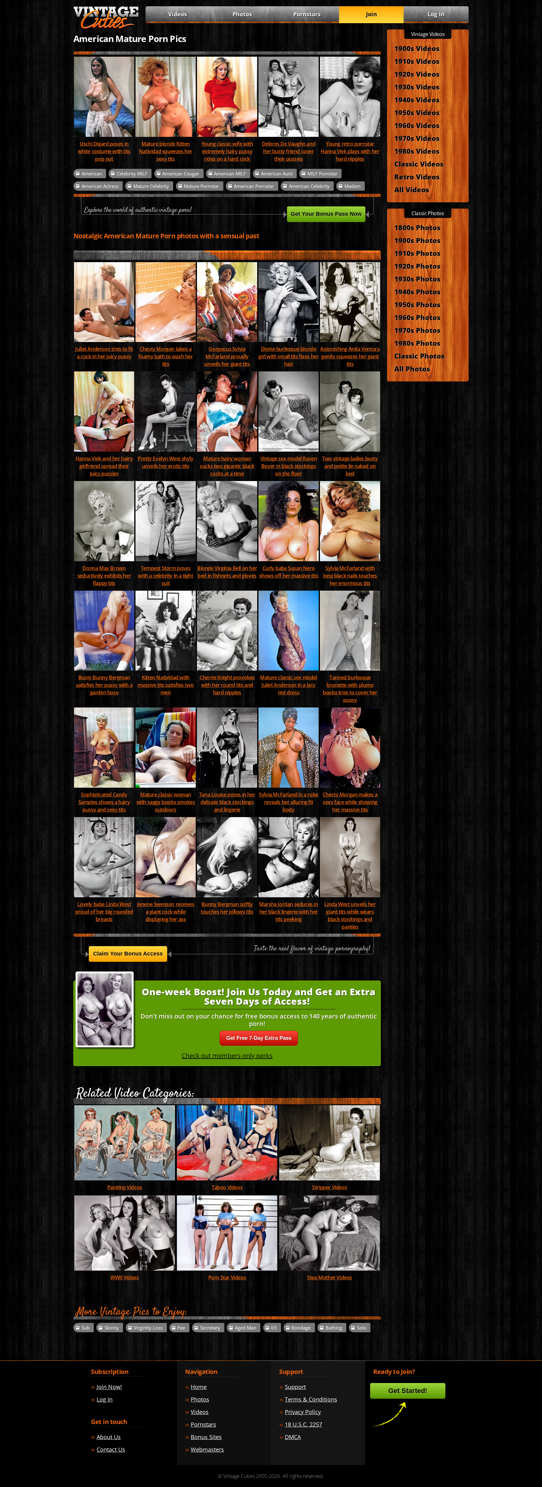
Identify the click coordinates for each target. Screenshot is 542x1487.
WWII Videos (124, 1277)
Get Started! (407, 1391)
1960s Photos (417, 317)
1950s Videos (416, 112)
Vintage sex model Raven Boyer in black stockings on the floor (288, 466)
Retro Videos (416, 176)
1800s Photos (417, 227)
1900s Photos (417, 240)
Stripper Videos (329, 1187)
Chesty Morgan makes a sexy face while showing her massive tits (350, 802)
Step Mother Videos (329, 1277)
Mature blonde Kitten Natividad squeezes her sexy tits (165, 151)
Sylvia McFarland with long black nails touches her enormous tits (350, 576)
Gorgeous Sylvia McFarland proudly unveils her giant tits (227, 356)
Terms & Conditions (311, 1399)
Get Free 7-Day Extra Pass (258, 1038)
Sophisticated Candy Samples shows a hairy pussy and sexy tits (104, 802)
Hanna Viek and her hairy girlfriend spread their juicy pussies (104, 466)
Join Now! (109, 1387)
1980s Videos (416, 151)
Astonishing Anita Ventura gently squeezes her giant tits (350, 356)
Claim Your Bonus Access (128, 954)
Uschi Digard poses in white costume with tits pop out (104, 151)
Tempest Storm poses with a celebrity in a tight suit (165, 576)
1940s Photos (417, 291)
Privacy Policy (303, 1412)
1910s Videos (416, 61)
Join (371, 14)
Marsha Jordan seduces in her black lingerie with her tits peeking (288, 912)
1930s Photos (417, 278)
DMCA (293, 1437)
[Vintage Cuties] (106, 27)
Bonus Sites (206, 1437)
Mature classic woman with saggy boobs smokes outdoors (165, 802)
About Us (109, 1437)
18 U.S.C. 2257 (303, 1424)
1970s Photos (417, 330)
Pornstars (307, 14)
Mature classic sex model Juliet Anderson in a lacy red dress (288, 685)
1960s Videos (416, 125)
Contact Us (111, 1449)
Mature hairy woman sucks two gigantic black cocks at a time (227, 466)
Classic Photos (419, 355)
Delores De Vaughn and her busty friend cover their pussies (289, 151)
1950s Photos (417, 304)
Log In (436, 14)
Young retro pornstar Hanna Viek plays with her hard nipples (350, 151)
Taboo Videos (227, 1187)
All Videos (411, 189)
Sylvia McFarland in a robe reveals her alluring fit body (288, 802)
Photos (242, 14)
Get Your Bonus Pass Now (326, 214)
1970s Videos (416, 138)
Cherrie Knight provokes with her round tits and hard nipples (227, 685)
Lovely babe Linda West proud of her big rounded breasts (104, 912)
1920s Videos (416, 74)
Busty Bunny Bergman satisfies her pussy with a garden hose (104, 685)
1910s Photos (417, 253)
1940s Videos (416, 99)
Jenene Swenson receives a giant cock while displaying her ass (165, 912)
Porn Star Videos (227, 1277)
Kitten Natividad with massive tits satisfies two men (166, 685)
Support (295, 1387)
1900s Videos (416, 48)
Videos (177, 14)
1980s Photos (417, 343)
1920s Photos (417, 266)
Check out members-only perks (227, 1055)
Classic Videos (419, 163)
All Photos (412, 368)
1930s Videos (416, 86)
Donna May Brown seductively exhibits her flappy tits (104, 576)
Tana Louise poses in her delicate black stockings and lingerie (227, 802)
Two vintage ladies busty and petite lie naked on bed (350, 466)
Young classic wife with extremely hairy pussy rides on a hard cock (227, 151)
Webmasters (207, 1449)
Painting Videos (124, 1187)
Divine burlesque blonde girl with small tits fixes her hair (288, 356)
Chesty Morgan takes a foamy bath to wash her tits (165, 356)
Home (199, 1387)
